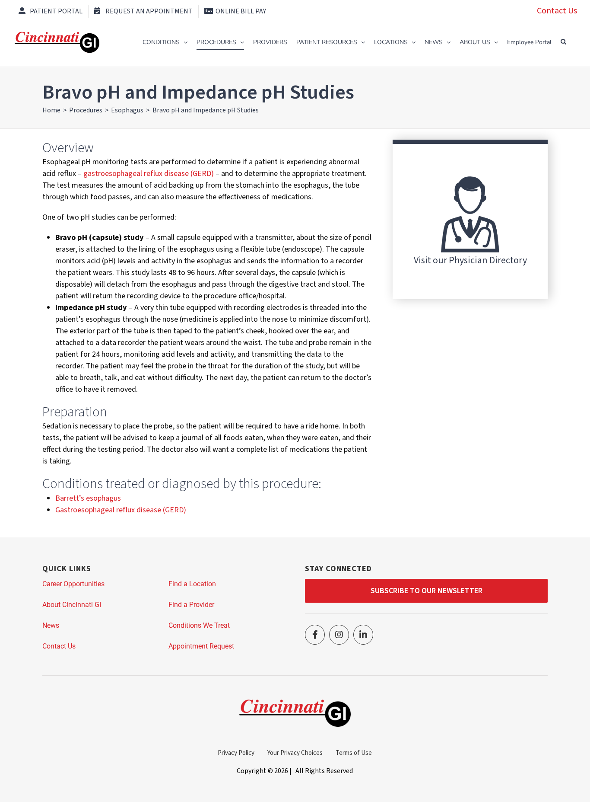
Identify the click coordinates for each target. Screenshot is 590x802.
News (50, 625)
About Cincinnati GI (71, 605)
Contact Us (557, 11)
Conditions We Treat (199, 625)
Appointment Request (201, 646)
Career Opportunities (73, 584)
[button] (563, 41)
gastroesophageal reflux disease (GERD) (148, 173)
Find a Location (192, 584)
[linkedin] (363, 635)
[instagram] (339, 635)
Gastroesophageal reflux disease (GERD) (120, 510)
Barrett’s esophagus (88, 498)
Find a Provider (191, 605)
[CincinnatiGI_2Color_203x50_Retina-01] (294, 703)
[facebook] (315, 635)
